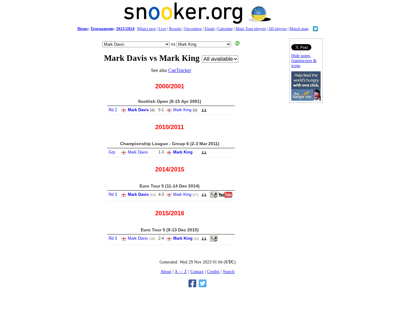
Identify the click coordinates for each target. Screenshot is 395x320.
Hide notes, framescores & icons (304, 60)
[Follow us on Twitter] (315, 29)
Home (82, 28)
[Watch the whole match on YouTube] (226, 196)
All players (277, 28)
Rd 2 (113, 109)
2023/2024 (125, 28)
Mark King (182, 109)
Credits (213, 271)
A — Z (181, 271)
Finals (210, 28)
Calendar (225, 28)
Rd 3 (113, 194)
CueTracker (179, 70)
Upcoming (193, 28)
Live (162, 28)
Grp (112, 152)
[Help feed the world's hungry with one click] (306, 99)
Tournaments (102, 28)
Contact (197, 271)
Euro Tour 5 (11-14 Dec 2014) (169, 185)
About (165, 271)
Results (175, 28)
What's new (146, 28)
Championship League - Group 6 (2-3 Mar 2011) (169, 143)
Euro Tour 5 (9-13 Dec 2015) (170, 229)
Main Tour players (250, 28)
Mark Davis (138, 109)
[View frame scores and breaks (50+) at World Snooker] (214, 196)
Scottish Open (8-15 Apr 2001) (169, 101)
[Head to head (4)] (204, 112)
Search (229, 271)
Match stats (299, 28)
